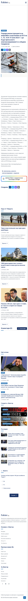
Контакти (3, 581)
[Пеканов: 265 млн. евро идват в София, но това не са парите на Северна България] (14, 295)
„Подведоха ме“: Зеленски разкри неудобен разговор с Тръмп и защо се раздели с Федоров (13, 376)
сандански (16, 173)
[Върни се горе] (24, 597)
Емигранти (3, 558)
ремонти (13, 171)
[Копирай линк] (10, 50)
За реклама (3, 578)
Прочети (4, 243)
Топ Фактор (4, 543)
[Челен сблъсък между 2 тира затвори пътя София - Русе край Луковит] (4, 434)
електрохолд (7, 171)
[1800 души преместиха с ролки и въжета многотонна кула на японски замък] (14, 254)
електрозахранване (7, 173)
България (4, 383)
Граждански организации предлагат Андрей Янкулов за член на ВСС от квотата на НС (17, 449)
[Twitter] (5, 50)
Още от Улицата (7, 209)
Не (4, 484)
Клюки (2, 561)
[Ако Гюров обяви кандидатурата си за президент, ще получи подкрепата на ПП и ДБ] (4, 441)
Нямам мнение (6, 488)
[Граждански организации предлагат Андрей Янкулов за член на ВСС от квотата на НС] (4, 448)
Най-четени (4, 352)
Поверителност (4, 576)
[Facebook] (2, 50)
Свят (3, 372)
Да (4, 481)
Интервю (3, 531)
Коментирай (23, 328)
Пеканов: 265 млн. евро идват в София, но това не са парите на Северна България (13, 305)
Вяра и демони (4, 554)
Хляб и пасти (4, 536)
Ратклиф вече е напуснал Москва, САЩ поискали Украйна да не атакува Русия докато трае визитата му (12, 396)
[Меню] (26, 2)
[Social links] (2, 583)
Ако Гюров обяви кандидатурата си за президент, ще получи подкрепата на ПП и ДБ (17, 442)
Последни (4, 429)
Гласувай (13, 495)
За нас (2, 571)
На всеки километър (6, 538)
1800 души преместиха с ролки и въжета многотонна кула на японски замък (13, 265)
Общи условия (4, 573)
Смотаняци (3, 563)
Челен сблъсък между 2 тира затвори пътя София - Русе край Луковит (16, 435)
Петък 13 (3, 541)
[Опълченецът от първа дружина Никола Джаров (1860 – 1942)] (4, 455)
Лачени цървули (5, 533)
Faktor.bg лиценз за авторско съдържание (12, 595)
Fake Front (3, 551)
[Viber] (7, 50)
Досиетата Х (4, 556)
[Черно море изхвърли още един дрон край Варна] (14, 219)
